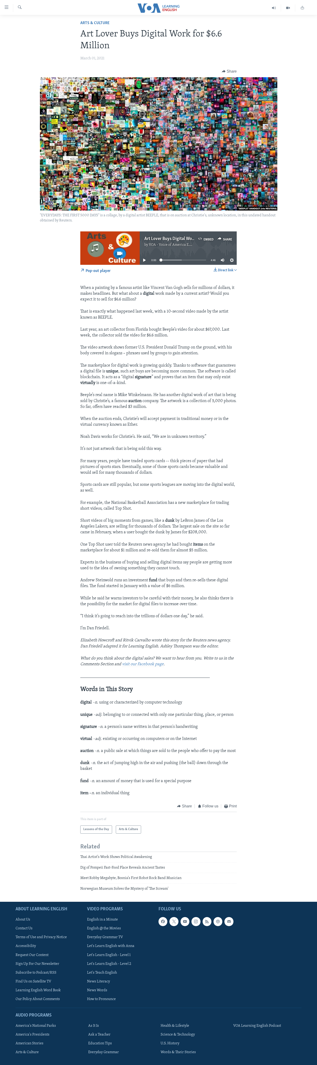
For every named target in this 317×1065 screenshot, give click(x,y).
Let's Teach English (102, 973)
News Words (97, 990)
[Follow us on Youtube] (185, 921)
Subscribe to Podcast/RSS (36, 973)
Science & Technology (178, 1034)
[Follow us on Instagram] (195, 921)
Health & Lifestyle (175, 1026)
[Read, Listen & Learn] (302, 8)
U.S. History (170, 1043)
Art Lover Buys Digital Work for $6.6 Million (184, 239)
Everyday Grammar (103, 1052)
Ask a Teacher (99, 1034)
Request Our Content (32, 955)
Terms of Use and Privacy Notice (41, 937)
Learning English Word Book (38, 990)
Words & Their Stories (178, 1052)
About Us (23, 919)
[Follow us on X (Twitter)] (173, 921)
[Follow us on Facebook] (162, 921)
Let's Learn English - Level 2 (109, 964)
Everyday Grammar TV (105, 937)
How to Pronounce (101, 999)
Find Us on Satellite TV (33, 981)
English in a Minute (102, 919)
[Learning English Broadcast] (274, 8)
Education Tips (100, 1043)
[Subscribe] (228, 921)
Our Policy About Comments (38, 999)
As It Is (93, 1026)
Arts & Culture (95, 23)
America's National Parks (36, 1026)
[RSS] (207, 921)
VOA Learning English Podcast (257, 1026)
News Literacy (98, 981)
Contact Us (24, 928)
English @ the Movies (104, 928)
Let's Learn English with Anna (110, 946)
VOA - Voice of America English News (178, 245)
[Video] (288, 8)
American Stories (29, 1043)
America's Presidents (32, 1034)
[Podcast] (217, 921)
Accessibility (26, 946)
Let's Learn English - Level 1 (109, 955)
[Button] (229, 71)
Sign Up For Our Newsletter (37, 964)
